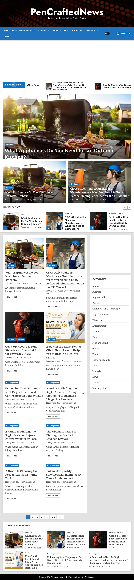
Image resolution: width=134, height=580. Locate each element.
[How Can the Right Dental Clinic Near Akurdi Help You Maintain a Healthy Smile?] (98, 221)
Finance (96, 337)
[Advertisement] (67, 59)
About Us (77, 30)
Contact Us (92, 30)
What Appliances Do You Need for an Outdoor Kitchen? (59, 153)
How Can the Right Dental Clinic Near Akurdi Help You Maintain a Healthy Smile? (119, 223)
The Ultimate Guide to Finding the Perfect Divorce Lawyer (61, 435)
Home (5, 30)
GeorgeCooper (13, 200)
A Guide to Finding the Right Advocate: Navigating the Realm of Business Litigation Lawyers (65, 394)
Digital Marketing (101, 314)
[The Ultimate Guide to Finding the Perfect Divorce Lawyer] (65, 426)
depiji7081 (11, 400)
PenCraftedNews (67, 12)
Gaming (96, 348)
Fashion (76, 214)
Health (111, 214)
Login (6, 36)
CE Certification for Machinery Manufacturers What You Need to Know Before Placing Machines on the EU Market (99, 192)
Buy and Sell (98, 297)
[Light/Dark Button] (107, 33)
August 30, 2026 (29, 200)
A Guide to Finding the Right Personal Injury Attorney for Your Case (21, 435)
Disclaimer (43, 30)
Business (9, 144)
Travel (95, 382)
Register (125, 33)
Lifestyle (96, 371)
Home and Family (101, 359)
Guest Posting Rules (23, 30)
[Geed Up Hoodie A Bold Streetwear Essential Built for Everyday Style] (54, 221)
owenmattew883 (79, 200)
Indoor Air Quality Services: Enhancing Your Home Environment (63, 474)
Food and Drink (100, 342)
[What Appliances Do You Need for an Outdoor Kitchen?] (67, 129)
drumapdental (54, 361)
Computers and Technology (106, 308)
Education (97, 320)
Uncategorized (12, 382)
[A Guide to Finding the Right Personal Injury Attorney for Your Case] (24, 426)
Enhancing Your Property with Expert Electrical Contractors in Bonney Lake (24, 392)
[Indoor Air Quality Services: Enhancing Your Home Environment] (65, 465)
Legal (95, 365)
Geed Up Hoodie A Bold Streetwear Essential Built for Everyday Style (75, 221)
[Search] (113, 33)
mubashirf (11, 358)
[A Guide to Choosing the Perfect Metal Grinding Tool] (24, 465)
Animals (96, 286)
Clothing (96, 303)
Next (60, 517)
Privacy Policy (60, 30)
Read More (12, 297)
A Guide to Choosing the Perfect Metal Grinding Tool (21, 474)
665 (53, 517)
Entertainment (99, 325)
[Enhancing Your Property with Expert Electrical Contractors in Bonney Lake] (24, 383)
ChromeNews (75, 576)
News (95, 376)
